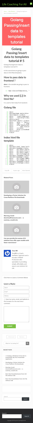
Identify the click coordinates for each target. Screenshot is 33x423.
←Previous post (11, 336)
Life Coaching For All (14, 4)
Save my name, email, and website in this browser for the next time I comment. (16, 301)
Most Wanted (26, 170)
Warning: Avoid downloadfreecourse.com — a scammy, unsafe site (14, 369)
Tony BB (7, 170)
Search (6, 396)
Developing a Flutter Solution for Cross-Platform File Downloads (15, 363)
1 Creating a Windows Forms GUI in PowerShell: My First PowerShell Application (16, 357)
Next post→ (22, 336)
